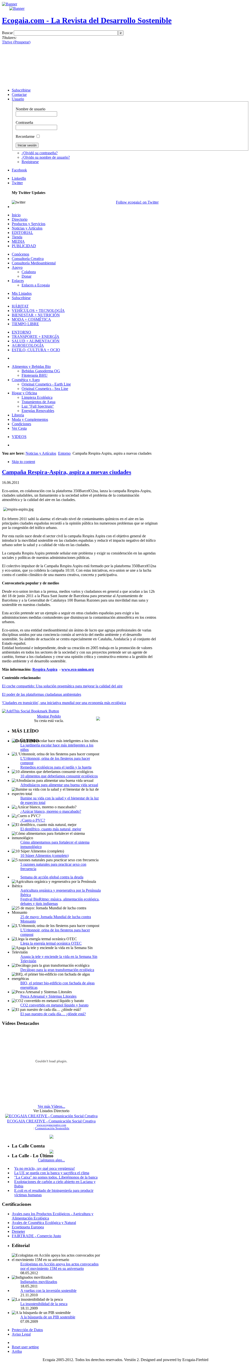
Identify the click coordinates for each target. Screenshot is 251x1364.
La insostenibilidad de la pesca (43, 1304)
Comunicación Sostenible (52, 1128)
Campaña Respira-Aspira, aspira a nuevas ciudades (66, 472)
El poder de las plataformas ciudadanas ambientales (41, 694)
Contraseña (24, 122)
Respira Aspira (44, 669)
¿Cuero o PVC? (32, 820)
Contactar (19, 94)
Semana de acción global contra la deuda (51, 877)
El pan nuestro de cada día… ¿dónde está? (53, 1014)
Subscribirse (21, 90)
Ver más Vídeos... (51, 1106)
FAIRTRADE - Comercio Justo (36, 1236)
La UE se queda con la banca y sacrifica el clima (51, 1173)
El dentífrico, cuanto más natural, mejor (50, 829)
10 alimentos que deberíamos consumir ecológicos (59, 776)
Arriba (17, 1351)
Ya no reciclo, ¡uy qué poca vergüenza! (44, 1168)
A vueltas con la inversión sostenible (48, 1290)
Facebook (19, 170)
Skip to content (23, 462)
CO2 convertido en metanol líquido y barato (54, 1005)
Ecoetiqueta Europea (28, 1227)
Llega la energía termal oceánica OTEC (51, 943)
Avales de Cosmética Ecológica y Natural (44, 1223)
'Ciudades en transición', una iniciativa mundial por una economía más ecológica (64, 703)
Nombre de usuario (30, 109)
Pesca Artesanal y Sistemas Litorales (48, 996)
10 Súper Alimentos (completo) (44, 855)
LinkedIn (19, 178)
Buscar (8, 33)
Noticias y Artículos (40, 453)
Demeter (18, 1231)
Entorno (64, 453)
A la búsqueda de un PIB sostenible (47, 1317)
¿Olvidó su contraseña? (40, 153)
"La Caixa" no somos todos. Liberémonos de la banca (56, 1177)
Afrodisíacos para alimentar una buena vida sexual (59, 785)
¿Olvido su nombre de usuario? (46, 157)
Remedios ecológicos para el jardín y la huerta (55, 767)
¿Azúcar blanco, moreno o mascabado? (50, 811)
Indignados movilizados (38, 1282)
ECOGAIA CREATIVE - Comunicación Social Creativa (51, 1121)
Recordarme (26, 136)
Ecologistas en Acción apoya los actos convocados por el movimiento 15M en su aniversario (59, 1266)
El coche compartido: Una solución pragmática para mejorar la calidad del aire (62, 686)
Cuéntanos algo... (51, 1160)
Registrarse (30, 162)
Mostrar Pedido (49, 716)
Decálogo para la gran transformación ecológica (57, 970)
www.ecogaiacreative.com (51, 1124)
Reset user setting (25, 1347)
